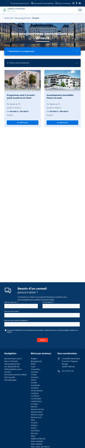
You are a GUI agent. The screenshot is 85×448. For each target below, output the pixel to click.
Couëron (35, 377)
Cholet (34, 375)
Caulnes (34, 372)
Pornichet (35, 431)
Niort (33, 420)
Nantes (34, 407)
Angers (34, 359)
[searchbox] (42, 51)
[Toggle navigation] (79, 10)
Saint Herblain (37, 441)
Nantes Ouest (37, 415)
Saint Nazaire (36, 444)
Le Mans (34, 404)
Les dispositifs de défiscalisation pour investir (13, 369)
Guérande (35, 385)
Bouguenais (36, 361)
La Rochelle (36, 399)
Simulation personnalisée (15, 375)
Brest (33, 364)
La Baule (34, 393)
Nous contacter (64, 3)
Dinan (33, 380)
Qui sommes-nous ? (21, 3)
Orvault (34, 423)
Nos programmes (22, 18)
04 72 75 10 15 (68, 371)
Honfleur (35, 388)
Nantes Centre (37, 409)
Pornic (34, 428)
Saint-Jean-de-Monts (40, 447)
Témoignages (10, 380)
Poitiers (34, 425)
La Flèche (35, 396)
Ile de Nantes (37, 391)
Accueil (10, 18)
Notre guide (9, 377)
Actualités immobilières (44, 3)
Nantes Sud (36, 417)
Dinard (34, 383)
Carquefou (35, 369)
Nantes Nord (36, 412)
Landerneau (36, 401)
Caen (33, 367)
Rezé (33, 436)
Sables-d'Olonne (38, 439)
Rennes (34, 433)
